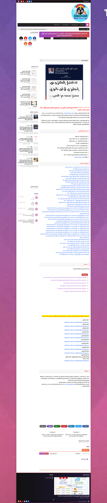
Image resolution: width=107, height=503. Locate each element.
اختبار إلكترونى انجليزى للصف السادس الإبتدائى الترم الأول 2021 (75, 283)
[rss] (21, 1)
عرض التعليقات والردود (43, 453)
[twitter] (29, 1)
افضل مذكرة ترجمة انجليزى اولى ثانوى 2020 (80, 184)
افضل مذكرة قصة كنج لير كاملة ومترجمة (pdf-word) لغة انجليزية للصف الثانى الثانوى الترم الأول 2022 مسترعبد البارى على (25, 162)
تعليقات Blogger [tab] (85, 450)
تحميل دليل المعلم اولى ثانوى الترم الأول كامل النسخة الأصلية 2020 (75, 176)
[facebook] (31, 1)
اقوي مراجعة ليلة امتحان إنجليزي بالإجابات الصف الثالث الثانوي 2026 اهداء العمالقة (28, 104)
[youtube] (27, 1)
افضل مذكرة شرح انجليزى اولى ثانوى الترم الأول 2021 (78, 193)
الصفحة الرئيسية (86, 1)
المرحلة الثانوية (57, 25)
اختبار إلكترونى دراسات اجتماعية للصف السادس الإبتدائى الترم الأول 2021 (73, 286)
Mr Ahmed (86, 497)
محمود (33, 202)
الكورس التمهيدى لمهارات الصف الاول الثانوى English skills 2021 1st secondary (72, 189)
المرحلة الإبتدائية (75, 25)
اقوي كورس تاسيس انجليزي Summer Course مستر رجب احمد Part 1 (25, 95)
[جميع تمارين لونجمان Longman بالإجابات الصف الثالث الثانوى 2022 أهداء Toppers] (36, 138)
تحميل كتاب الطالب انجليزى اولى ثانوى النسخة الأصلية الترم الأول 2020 (74, 187)
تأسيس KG (82, 25)
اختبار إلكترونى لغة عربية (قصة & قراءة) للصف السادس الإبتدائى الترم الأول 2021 (71, 288)
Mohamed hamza (31, 208)
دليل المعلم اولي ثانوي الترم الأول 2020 (81, 169)
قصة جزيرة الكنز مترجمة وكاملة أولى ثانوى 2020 (79, 171)
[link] (76, 322)
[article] (52, 434)
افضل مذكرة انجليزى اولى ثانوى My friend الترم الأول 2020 (77, 182)
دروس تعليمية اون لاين (79, 157)
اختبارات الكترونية (63, 38)
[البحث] (18, 1)
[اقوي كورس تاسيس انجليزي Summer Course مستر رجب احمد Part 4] (34, 72)
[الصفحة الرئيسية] (87, 24)
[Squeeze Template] (88, 501)
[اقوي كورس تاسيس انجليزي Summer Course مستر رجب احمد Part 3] (34, 80)
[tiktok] (25, 1)
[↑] (53, 500)
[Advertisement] (40, 12)
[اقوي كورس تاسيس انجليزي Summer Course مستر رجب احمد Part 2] (34, 88)
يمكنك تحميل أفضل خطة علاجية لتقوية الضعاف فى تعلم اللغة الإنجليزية (77, 167)
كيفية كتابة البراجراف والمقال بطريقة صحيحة (79, 173)
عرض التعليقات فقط (53, 453)
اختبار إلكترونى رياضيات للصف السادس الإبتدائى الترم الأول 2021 (75, 291)
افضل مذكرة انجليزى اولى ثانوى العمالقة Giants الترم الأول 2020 (76, 180)
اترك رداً (32, 199)
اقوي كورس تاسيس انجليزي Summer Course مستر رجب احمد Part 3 (24, 29)
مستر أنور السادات (31, 219)
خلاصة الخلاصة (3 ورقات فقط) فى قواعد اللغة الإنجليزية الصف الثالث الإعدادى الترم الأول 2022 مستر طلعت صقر (26, 150)
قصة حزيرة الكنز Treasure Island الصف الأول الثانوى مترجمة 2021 (75, 191)
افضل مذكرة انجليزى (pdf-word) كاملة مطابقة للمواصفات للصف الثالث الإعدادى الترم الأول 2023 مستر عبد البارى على (26, 129)
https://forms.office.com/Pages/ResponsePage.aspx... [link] (76, 361)
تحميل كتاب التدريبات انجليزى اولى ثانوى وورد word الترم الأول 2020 (75, 186)
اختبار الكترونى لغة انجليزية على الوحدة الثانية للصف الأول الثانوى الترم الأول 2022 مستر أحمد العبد (68, 280)
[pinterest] (23, 1)
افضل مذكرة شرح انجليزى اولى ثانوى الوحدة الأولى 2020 (77, 178)
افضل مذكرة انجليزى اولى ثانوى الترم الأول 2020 (79, 174)
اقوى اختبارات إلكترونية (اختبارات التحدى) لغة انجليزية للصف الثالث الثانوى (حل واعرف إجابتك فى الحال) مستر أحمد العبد (64, 277)
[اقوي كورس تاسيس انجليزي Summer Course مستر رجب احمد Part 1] (34, 95)
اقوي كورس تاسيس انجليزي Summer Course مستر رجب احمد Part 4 (53, 29)
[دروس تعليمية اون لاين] (80, 13)
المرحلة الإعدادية (66, 25)
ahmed (33, 214)
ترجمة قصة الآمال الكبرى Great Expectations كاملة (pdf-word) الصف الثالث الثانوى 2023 (25, 118)
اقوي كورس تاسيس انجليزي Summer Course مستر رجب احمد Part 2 (25, 87)
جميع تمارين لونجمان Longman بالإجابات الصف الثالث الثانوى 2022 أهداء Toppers (26, 140)
